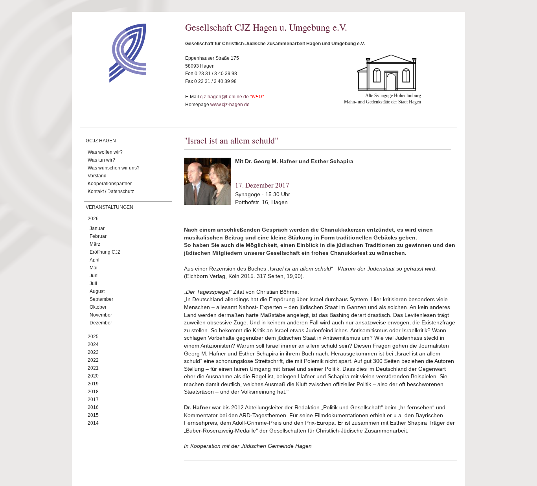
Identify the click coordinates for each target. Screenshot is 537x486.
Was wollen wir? (105, 152)
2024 (93, 344)
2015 (93, 415)
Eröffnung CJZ (105, 252)
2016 (93, 407)
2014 (93, 423)
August (97, 291)
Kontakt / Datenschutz (111, 191)
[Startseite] (114, 80)
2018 (93, 391)
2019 (93, 384)
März (95, 244)
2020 (93, 376)
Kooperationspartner (110, 183)
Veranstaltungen (109, 207)
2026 (93, 218)
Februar (98, 236)
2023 (93, 352)
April (94, 260)
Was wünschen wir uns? (114, 168)
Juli (93, 283)
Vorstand (97, 176)
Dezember (101, 323)
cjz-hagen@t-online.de (224, 96)
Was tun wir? (101, 160)
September (101, 299)
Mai (93, 268)
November (101, 315)
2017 (93, 399)
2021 (93, 368)
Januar (97, 228)
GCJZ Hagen (101, 141)
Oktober (98, 307)
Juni (94, 275)
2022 (93, 360)
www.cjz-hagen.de (230, 104)
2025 (93, 336)
